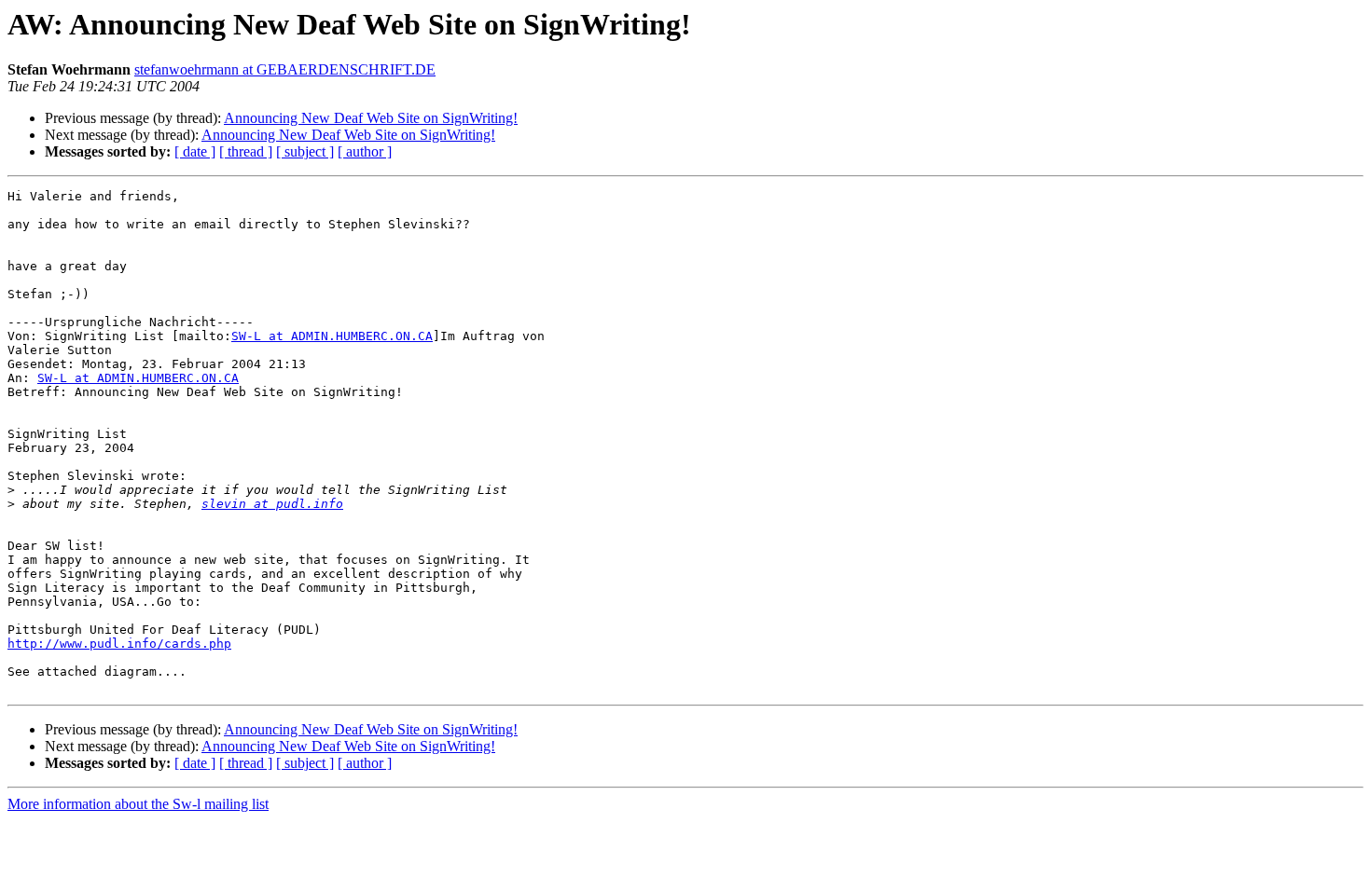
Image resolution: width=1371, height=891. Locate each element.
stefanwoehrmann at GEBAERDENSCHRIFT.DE (285, 69)
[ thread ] (245, 151)
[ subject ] (305, 151)
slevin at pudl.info (272, 504)
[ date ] (194, 151)
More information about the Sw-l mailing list (138, 804)
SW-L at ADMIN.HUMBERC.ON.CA (332, 336)
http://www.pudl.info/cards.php (119, 644)
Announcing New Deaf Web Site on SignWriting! (371, 118)
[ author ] (365, 151)
